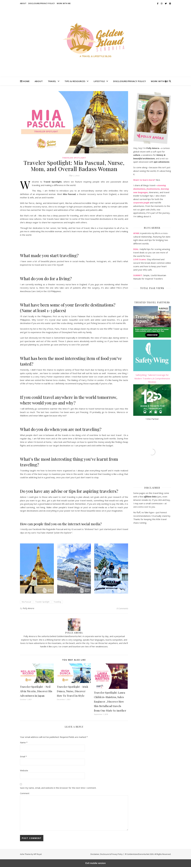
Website (24, 770)
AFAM (136, 233)
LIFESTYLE (99, 81)
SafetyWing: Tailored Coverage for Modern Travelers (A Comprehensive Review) (152, 378)
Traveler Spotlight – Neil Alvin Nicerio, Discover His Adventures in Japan (36, 691)
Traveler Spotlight (74, 158)
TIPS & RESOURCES (75, 81)
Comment (24, 793)
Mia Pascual (26, 602)
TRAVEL (52, 81)
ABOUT (23, 3)
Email (23, 756)
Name (23, 742)
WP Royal (38, 854)
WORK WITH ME (64, 3)
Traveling (57, 602)
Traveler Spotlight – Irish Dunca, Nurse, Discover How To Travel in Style (72, 691)
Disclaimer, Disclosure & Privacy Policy (106, 854)
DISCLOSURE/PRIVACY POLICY (41, 3)
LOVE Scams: (139, 259)
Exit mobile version (95, 863)
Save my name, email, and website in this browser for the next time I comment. (58, 787)
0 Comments (122, 608)
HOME (26, 81)
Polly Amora (28, 608)
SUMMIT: (138, 275)
